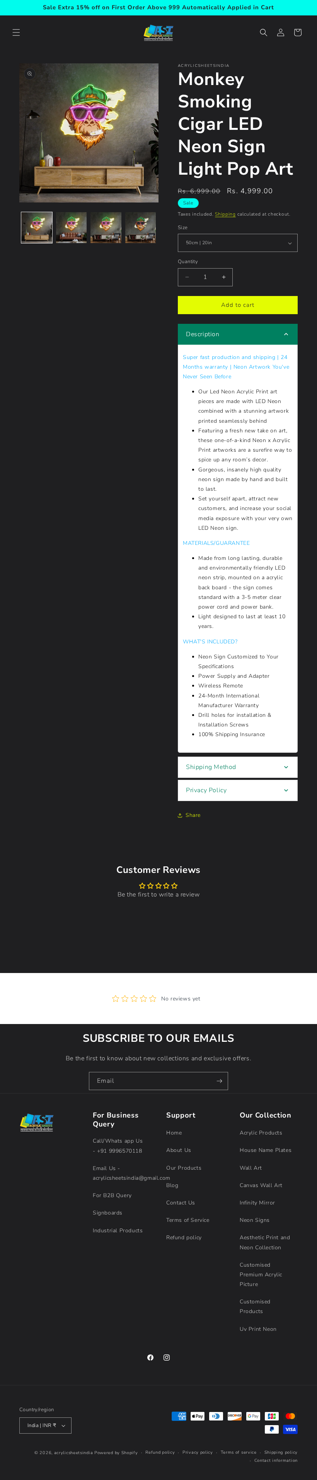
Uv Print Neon (258, 1329)
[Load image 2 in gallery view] (71, 227)
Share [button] (193, 815)
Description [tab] (203, 334)
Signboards (108, 1212)
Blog (172, 1185)
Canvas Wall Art (261, 1185)
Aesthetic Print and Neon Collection (265, 1242)
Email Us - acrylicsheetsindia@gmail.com (131, 1173)
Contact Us (180, 1202)
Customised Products (255, 1306)
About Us (178, 1150)
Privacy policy (197, 1452)
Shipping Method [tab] (211, 767)
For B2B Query (112, 1195)
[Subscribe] (219, 1081)
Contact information (276, 1460)
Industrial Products (118, 1230)
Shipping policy (281, 1452)
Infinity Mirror (257, 1202)
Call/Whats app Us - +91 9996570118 (118, 1145)
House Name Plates (265, 1150)
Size (183, 227)
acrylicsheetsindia (73, 1453)
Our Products (183, 1168)
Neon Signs (255, 1220)
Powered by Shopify (116, 1453)
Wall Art (251, 1168)
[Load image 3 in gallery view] (105, 227)
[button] (16, 32)
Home (174, 1132)
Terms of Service (188, 1220)
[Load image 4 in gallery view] (140, 227)
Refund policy (184, 1237)
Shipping (225, 214)
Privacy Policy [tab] (206, 790)
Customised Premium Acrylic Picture (261, 1274)
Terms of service (239, 1452)
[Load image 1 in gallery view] (36, 227)
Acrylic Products (261, 1132)
